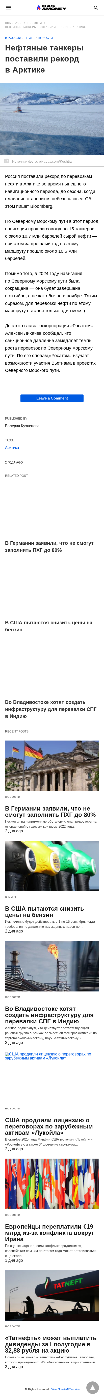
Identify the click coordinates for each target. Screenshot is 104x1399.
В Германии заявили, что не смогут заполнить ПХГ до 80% (50, 811)
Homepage (13, 23)
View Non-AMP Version (65, 1389)
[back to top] (92, 1387)
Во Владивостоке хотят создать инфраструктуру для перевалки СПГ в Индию (50, 709)
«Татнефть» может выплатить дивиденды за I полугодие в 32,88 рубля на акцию (51, 1344)
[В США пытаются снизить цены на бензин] (52, 588)
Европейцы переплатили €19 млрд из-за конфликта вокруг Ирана (49, 1232)
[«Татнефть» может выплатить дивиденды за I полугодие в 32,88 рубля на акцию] (52, 1295)
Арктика (12, 447)
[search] (96, 8)
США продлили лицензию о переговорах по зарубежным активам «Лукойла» (49, 1126)
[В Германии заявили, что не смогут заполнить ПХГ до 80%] (52, 508)
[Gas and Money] (51, 7)
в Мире (11, 897)
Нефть (29, 38)
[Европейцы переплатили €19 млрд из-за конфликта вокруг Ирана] (52, 1184)
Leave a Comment (52, 398)
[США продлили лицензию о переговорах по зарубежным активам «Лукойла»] (52, 1077)
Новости (35, 23)
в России (13, 38)
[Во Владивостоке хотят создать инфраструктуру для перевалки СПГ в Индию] (52, 667)
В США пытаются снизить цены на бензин (44, 911)
